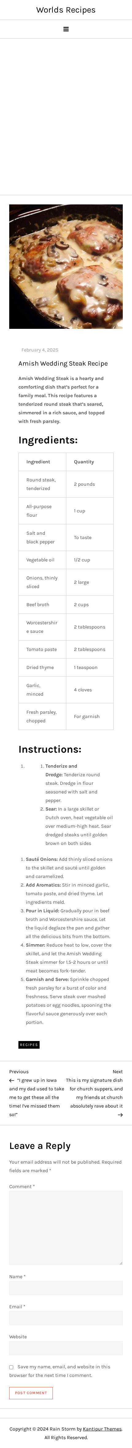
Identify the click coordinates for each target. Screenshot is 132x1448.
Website (18, 1337)
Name (17, 1276)
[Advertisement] (66, 114)
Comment (22, 1186)
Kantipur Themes (102, 1429)
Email (17, 1306)
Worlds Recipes (66, 10)
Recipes (29, 1045)
